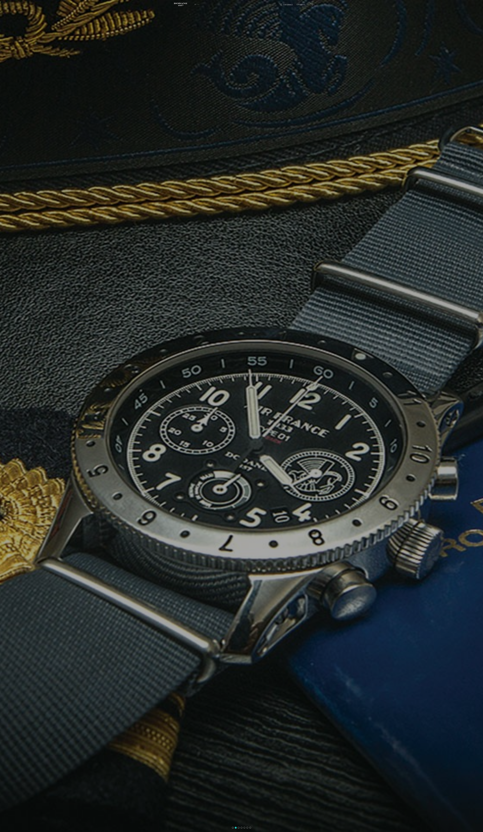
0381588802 (288, 5)
